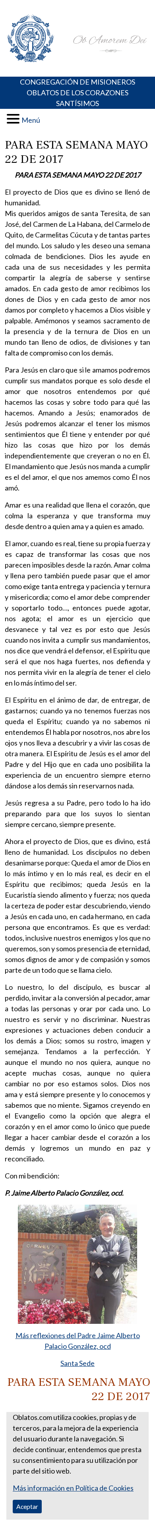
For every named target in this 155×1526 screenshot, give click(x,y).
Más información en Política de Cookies (73, 1488)
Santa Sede (77, 1363)
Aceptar (27, 1506)
